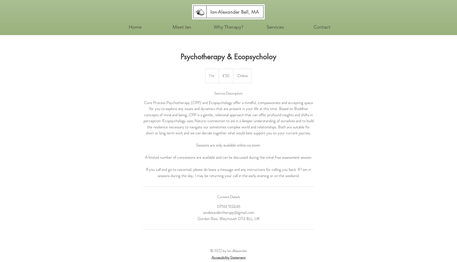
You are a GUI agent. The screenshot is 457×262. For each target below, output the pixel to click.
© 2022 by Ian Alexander (228, 250)
